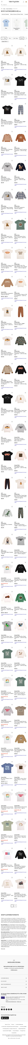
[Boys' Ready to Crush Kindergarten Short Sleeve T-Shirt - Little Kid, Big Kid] (7, 569)
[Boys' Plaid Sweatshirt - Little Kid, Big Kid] (20, 196)
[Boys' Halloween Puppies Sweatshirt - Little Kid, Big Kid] (7, 196)
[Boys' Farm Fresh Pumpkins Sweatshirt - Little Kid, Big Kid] (20, 138)
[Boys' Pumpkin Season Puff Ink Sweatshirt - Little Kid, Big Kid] (20, 283)
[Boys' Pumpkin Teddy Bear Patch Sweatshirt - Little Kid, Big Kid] (20, 399)
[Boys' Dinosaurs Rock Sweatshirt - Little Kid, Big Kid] (20, 341)
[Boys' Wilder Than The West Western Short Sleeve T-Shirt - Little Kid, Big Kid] (20, 254)
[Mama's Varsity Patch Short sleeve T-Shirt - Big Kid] (20, 796)
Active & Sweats (5, 14)
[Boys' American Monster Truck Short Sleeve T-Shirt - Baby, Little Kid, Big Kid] (20, 884)
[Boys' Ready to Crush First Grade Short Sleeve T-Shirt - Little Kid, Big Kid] (7, 739)
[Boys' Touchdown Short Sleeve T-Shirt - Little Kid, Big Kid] (20, 225)
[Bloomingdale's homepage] (2, 8)
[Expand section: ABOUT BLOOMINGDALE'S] (14, 984)
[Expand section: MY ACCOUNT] (14, 981)
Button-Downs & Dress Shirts (16, 14)
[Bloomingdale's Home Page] (14, 1)
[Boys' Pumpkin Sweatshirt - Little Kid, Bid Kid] (7, 283)
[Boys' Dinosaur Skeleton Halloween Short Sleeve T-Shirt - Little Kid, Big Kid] (7, 110)
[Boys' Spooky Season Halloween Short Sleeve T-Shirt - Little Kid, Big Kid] (7, 341)
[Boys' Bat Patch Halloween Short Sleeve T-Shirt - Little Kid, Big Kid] (7, 399)
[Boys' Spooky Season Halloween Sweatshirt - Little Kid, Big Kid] (7, 428)
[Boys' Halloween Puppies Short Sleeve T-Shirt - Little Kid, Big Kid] (7, 81)
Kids (4, 8)
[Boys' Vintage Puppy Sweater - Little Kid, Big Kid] (20, 167)
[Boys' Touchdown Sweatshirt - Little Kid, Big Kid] (20, 598)
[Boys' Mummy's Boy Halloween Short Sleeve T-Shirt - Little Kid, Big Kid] (20, 541)
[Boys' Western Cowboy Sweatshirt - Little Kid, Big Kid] (20, 654)
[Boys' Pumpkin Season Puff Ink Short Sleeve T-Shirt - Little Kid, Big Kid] (7, 254)
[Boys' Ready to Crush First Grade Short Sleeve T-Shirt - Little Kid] (7, 796)
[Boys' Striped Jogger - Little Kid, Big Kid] (7, 484)
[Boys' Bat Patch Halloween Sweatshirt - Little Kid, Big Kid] (20, 569)
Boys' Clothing (9, 8)
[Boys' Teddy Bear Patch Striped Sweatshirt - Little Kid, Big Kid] (7, 370)
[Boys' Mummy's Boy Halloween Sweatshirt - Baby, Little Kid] (20, 428)
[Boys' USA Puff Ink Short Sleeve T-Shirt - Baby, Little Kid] (7, 855)
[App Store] (5, 1018)
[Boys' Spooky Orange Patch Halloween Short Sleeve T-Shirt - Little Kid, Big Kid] (7, 456)
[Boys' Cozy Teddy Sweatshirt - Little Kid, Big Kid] (7, 52)
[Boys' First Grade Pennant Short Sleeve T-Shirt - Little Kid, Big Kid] (20, 711)
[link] (7, 65)
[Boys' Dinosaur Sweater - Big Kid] (7, 513)
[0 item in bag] (26, 1)
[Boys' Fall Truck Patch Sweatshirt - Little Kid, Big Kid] (7, 598)
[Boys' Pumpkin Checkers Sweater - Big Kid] (7, 138)
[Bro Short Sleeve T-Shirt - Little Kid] (7, 768)
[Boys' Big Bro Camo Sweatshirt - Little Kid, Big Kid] (20, 456)
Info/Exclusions (14, 969)
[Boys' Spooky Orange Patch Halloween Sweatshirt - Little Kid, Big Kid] (20, 370)
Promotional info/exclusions (11, 1001)
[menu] (2, 1)
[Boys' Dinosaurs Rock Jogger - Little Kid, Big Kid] (20, 513)
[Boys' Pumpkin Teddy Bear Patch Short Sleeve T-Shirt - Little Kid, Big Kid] (20, 484)
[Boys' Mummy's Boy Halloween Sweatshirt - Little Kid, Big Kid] (7, 167)
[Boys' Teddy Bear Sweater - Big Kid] (7, 541)
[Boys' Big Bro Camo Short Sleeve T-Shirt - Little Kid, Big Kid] (20, 768)
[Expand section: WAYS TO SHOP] (14, 987)
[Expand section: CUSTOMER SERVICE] (14, 978)
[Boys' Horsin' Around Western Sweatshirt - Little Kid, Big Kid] (7, 884)
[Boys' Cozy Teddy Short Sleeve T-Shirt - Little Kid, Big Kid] (7, 225)
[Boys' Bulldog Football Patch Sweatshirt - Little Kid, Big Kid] (20, 739)
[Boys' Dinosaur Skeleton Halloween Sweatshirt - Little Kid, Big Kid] (20, 855)
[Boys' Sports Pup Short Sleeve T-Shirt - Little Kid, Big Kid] (7, 312)
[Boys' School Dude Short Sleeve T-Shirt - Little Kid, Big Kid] (20, 826)
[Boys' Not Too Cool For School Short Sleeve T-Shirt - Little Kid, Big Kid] (7, 654)
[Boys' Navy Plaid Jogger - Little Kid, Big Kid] (20, 110)
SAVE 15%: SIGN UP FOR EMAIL (14, 962)
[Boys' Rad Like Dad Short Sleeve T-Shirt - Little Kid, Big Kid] (7, 826)
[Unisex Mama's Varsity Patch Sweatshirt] (7, 711)
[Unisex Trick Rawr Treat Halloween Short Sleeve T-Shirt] (7, 626)
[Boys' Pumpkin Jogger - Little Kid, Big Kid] (20, 312)
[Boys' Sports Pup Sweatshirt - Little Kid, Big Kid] (20, 52)
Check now (19, 1001)
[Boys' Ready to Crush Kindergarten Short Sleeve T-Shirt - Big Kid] (7, 682)
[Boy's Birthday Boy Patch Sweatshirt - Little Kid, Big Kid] (20, 626)
